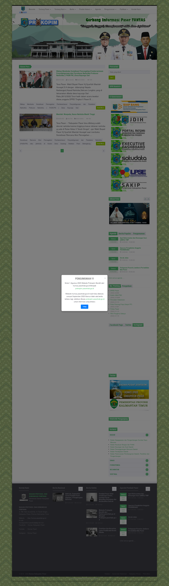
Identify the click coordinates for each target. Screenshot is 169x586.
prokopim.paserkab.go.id (84, 288)
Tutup (84, 306)
